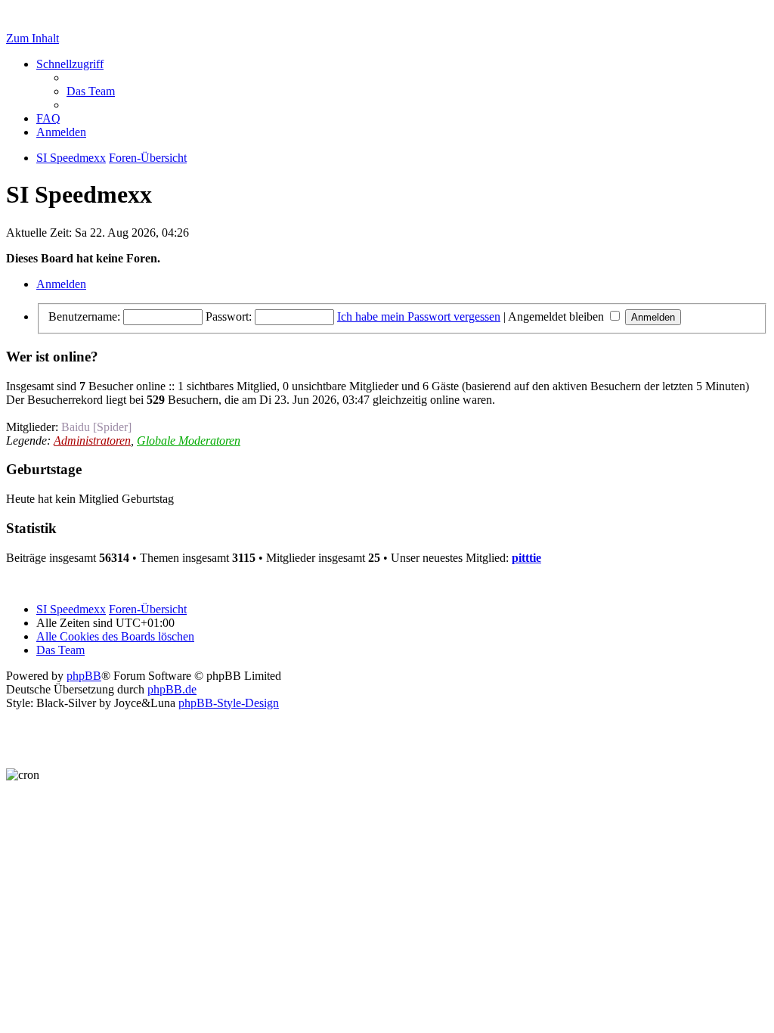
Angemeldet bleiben (557, 316)
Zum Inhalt (32, 38)
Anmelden (61, 284)
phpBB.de (172, 689)
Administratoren (92, 440)
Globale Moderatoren (188, 440)
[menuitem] (91, 91)
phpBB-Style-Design (228, 702)
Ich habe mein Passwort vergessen (418, 316)
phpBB (84, 675)
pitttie (526, 557)
